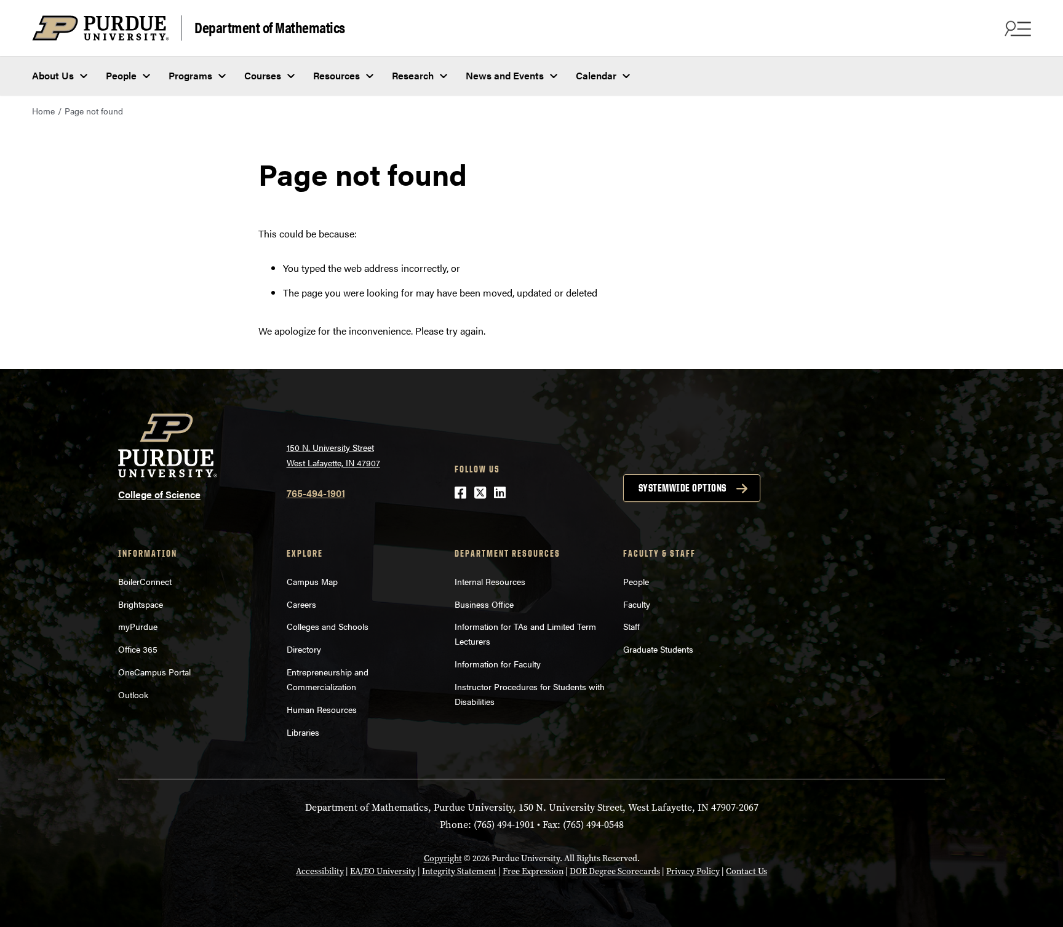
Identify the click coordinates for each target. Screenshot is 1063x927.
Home (43, 111)
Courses (262, 75)
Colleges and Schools (327, 626)
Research (413, 75)
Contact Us (746, 871)
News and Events (505, 75)
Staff (631, 626)
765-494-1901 (316, 493)
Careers (301, 604)
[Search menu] (1016, 28)
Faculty (636, 604)
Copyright (443, 858)
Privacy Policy (693, 871)
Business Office (484, 604)
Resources (336, 75)
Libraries (303, 732)
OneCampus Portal (154, 672)
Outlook (133, 694)
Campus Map (312, 581)
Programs (190, 75)
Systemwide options (683, 488)
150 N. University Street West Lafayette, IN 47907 (333, 455)
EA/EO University (383, 871)
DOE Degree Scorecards (615, 871)
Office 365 (137, 649)
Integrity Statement (459, 871)
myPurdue (137, 626)
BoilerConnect (145, 581)
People (121, 75)
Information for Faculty (498, 664)
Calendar (596, 75)
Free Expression (533, 871)
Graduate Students (658, 649)
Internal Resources (490, 581)
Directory (304, 649)
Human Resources (322, 709)
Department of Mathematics (269, 27)
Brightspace (140, 604)
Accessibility (320, 871)
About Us (53, 75)
